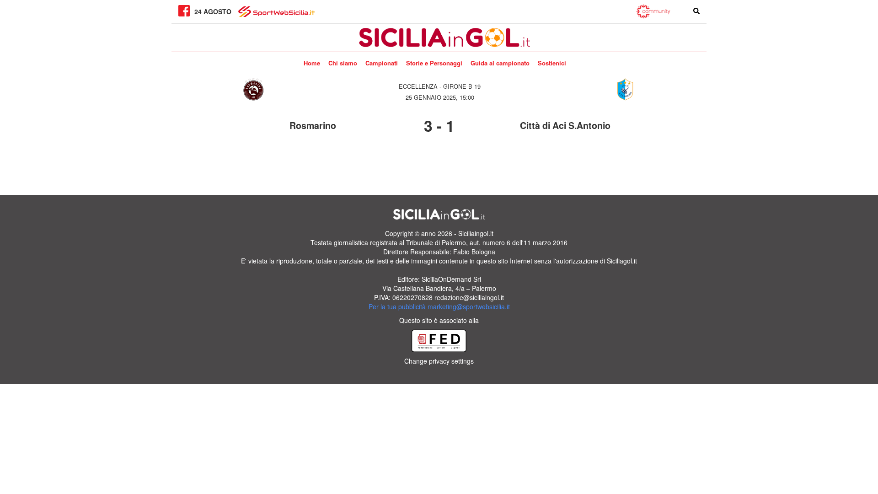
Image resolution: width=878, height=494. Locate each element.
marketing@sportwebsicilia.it (469, 306)
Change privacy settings (439, 360)
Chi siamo (342, 63)
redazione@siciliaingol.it (469, 297)
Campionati (381, 63)
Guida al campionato (500, 63)
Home (312, 63)
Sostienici (552, 63)
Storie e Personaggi (434, 63)
